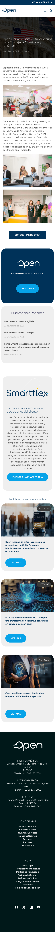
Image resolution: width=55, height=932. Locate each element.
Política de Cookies (27, 878)
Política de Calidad (27, 875)
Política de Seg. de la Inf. (27, 888)
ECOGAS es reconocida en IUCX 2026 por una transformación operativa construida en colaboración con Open (26, 620)
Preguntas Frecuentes (27, 881)
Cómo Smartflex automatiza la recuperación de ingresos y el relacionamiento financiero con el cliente (27, 347)
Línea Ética (27, 884)
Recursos (27, 839)
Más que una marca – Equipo (19, 332)
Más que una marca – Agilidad (19, 321)
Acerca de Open (27, 826)
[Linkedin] (31, 907)
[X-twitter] (24, 907)
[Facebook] (16, 907)
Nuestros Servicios (27, 833)
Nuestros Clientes (27, 836)
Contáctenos (27, 845)
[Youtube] (38, 907)
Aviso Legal (28, 865)
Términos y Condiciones (27, 868)
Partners (27, 842)
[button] (45, 11)
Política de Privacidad (27, 872)
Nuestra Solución (27, 829)
